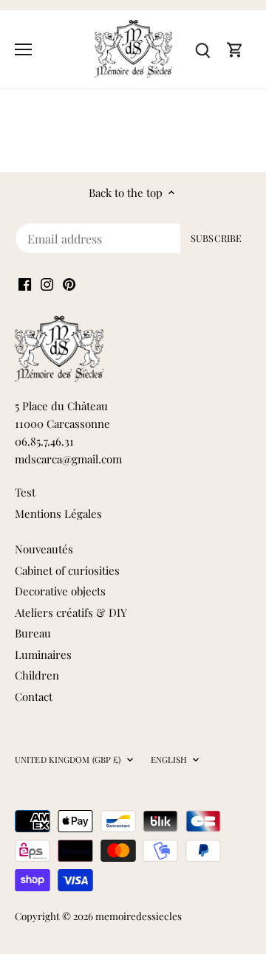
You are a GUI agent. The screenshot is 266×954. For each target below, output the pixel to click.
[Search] (202, 49)
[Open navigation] (23, 49)
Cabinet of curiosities (67, 570)
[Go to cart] (235, 49)
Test (25, 492)
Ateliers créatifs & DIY (71, 612)
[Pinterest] (69, 283)
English (169, 760)
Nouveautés (44, 549)
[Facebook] (24, 283)
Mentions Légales (58, 513)
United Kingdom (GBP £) (68, 760)
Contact (33, 696)
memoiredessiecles (138, 915)
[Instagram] (47, 283)
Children (37, 675)
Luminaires (43, 654)
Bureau (33, 633)
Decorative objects (60, 591)
